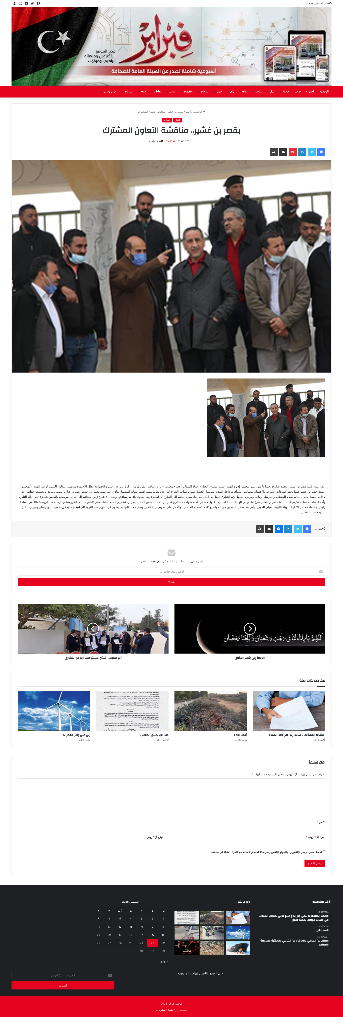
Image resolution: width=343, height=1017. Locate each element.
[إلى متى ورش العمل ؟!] (54, 711)
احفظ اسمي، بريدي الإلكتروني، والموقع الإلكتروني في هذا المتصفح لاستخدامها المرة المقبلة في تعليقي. (266, 852)
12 (120, 926)
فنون (219, 91)
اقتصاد (286, 91)
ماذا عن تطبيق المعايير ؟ (154, 735)
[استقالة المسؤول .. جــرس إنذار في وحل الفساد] (289, 711)
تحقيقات (188, 91)
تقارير (172, 91)
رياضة (258, 91)
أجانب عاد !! (240, 735)
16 (152, 934)
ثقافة (244, 91)
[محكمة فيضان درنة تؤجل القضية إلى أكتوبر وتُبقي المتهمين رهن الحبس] (212, 948)
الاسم (321, 822)
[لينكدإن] (302, 152)
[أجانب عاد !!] (210, 711)
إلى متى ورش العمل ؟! (76, 735)
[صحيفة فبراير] (171, 46)
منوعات (128, 91)
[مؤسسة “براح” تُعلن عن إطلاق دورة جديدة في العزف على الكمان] (186, 948)
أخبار (311, 91)
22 (163, 942)
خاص (298, 91)
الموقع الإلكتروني (156, 837)
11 (131, 926)
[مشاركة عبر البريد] (283, 152)
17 (141, 934)
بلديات (167, 120)
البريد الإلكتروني (315, 837)
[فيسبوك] (321, 152)
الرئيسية (324, 91)
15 (163, 934)
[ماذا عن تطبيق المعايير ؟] (132, 711)
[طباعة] (274, 152)
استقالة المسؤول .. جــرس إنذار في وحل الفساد (297, 734)
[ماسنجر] (279, 529)
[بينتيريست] (293, 152)
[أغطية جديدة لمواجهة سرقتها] (212, 933)
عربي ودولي (110, 91)
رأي (232, 91)
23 (152, 942)
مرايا (272, 91)
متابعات (204, 91)
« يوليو (165, 961)
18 (130, 934)
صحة (143, 91)
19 (120, 934)
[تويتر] (312, 152)
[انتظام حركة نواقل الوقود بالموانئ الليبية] (238, 948)
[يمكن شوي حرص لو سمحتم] (186, 933)
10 (141, 926)
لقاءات (157, 91)
